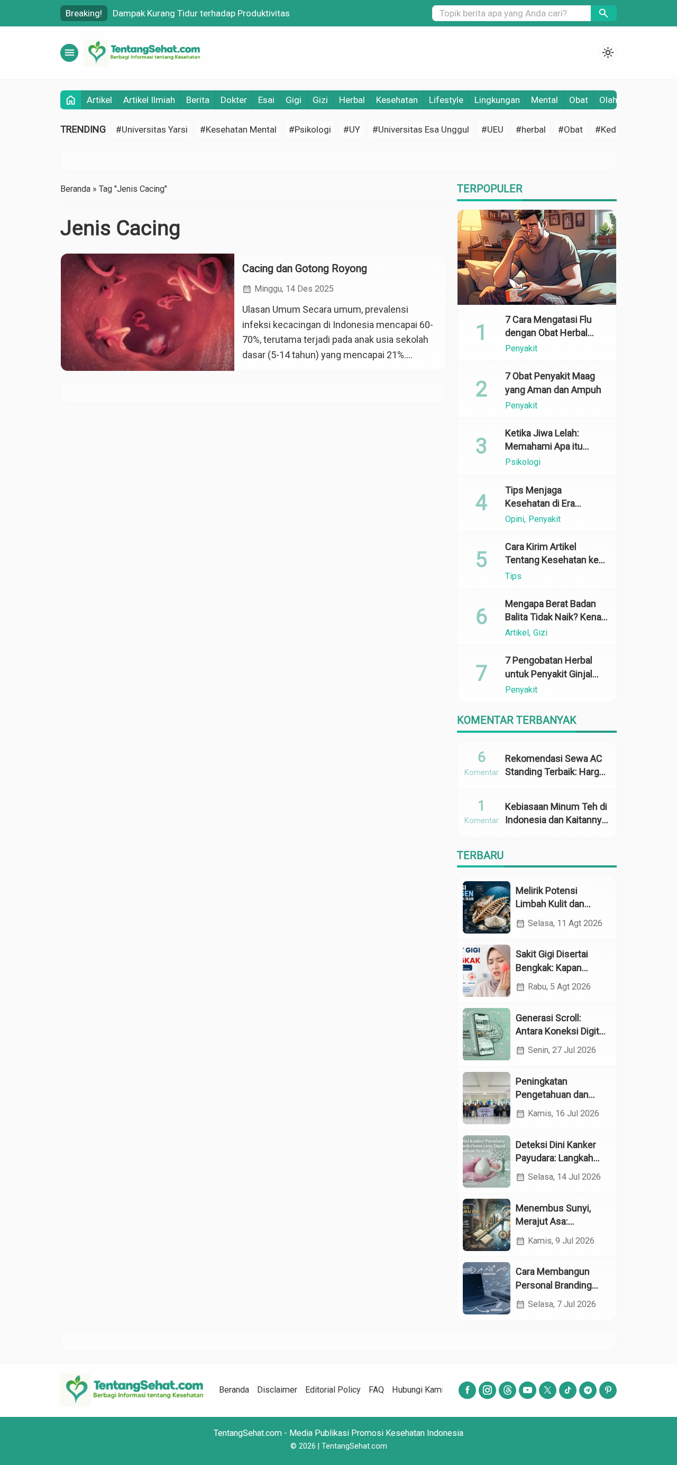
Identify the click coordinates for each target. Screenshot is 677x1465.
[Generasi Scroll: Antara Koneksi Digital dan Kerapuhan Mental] (486, 1034)
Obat (578, 100)
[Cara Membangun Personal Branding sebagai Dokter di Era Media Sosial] (486, 1288)
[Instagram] (487, 1390)
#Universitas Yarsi (152, 129)
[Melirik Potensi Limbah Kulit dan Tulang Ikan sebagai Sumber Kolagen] (486, 907)
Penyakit (521, 348)
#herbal (531, 129)
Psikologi (523, 462)
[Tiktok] (568, 1390)
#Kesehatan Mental (238, 129)
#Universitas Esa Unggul (420, 129)
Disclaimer (277, 1390)
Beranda (234, 1390)
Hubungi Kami (418, 1390)
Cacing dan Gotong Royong (304, 269)
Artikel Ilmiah (149, 100)
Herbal (352, 100)
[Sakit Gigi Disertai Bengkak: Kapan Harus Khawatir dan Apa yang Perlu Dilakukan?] (486, 971)
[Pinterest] (608, 1390)
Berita (197, 100)
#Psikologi (310, 129)
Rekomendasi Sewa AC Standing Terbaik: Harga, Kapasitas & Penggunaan (263, 13)
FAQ (376, 1390)
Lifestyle (446, 100)
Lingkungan (497, 100)
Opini (514, 519)
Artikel (99, 100)
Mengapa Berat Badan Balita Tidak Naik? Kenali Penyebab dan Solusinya (556, 617)
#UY (351, 129)
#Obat (570, 129)
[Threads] (507, 1390)
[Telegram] (588, 1390)
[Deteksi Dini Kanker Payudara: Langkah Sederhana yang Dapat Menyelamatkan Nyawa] (486, 1161)
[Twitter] (547, 1390)
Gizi (320, 100)
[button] (604, 13)
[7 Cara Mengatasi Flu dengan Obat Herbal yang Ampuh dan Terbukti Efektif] (537, 257)
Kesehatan (397, 100)
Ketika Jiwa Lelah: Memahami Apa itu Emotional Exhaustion (550, 446)
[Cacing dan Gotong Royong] (147, 312)
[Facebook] (467, 1390)
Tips (513, 576)
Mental (544, 100)
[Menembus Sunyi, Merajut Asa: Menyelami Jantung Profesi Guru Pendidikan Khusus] (486, 1225)
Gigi (293, 100)
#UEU (492, 129)
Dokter (234, 100)
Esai (266, 100)
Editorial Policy (333, 1390)
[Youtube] (527, 1390)
